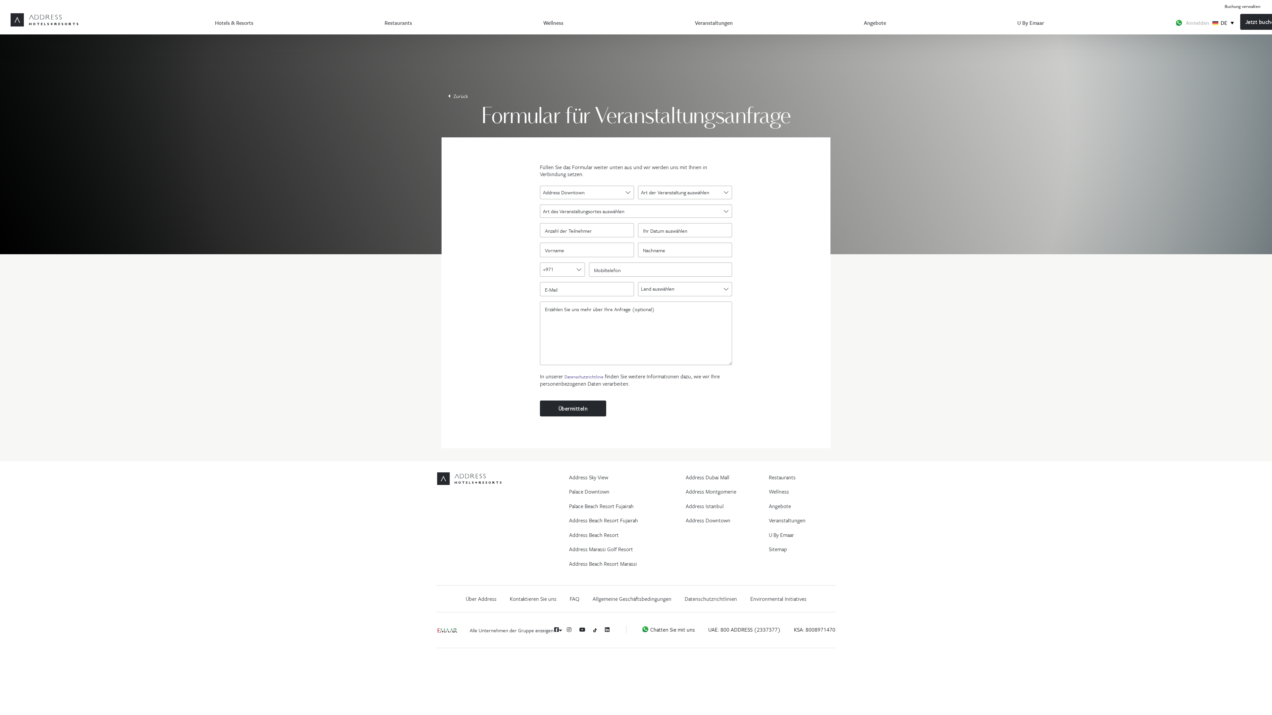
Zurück (460, 96)
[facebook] (556, 629)
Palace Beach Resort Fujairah (601, 506)
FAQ (574, 599)
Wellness (553, 22)
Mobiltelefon (609, 270)
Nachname (655, 250)
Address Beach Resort (594, 535)
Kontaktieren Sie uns (533, 599)
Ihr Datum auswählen (665, 230)
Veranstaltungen (714, 22)
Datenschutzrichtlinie (584, 376)
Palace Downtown (589, 492)
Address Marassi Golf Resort (601, 549)
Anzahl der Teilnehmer (570, 230)
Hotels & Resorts (234, 22)
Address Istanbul (705, 506)
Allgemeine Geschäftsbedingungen (632, 599)
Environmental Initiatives (778, 599)
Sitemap (778, 549)
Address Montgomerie (711, 492)
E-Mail (553, 289)
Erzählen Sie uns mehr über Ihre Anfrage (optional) (600, 309)
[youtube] (582, 629)
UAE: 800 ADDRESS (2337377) (744, 630)
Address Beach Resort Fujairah (603, 520)
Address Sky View (588, 477)
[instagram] (569, 629)
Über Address (481, 599)
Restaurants (398, 22)
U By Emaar (1030, 22)
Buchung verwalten (1242, 6)
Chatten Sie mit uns (672, 630)
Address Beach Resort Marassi (603, 564)
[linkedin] (607, 629)
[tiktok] (595, 629)
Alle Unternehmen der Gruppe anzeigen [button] (512, 630)
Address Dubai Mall (707, 477)
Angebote (875, 22)
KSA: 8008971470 (814, 630)
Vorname (556, 250)
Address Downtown (708, 520)
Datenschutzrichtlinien (711, 599)
